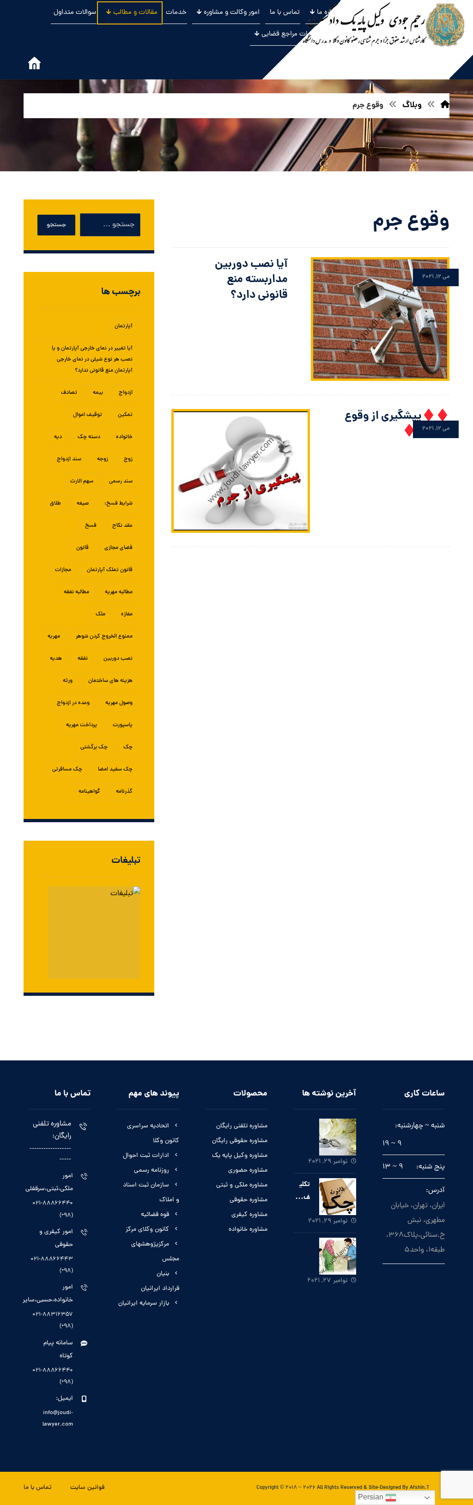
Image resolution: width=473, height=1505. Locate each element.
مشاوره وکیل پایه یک (239, 1156)
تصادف (69, 393)
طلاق (55, 504)
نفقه (83, 659)
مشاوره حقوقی (248, 1200)
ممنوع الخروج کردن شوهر (104, 636)
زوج (128, 459)
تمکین (125, 415)
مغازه (127, 614)
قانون (82, 548)
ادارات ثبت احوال (146, 1156)
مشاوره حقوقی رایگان (239, 1141)
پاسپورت (123, 725)
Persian (371, 1497)
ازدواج (126, 393)
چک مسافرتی (67, 769)
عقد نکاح (122, 526)
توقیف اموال (87, 415)
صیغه (83, 504)
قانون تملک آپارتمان (110, 570)
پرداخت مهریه (81, 725)
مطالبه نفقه (76, 592)
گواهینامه (89, 792)
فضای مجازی (118, 548)
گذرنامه (124, 792)
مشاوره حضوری (247, 1170)
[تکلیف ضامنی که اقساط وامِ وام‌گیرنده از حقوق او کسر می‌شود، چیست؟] (337, 1196)
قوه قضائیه (155, 1215)
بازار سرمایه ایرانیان (143, 1303)
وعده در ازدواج (73, 703)
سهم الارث (81, 481)
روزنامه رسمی (151, 1170)
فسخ (91, 526)
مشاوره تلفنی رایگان (241, 1126)
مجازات (63, 570)
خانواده (124, 437)
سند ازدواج (69, 459)
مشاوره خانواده (248, 1229)
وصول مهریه (119, 703)
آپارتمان (124, 326)
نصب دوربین (118, 659)
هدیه (56, 659)
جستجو (56, 225)
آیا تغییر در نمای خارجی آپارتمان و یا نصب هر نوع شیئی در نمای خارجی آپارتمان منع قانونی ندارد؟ (92, 359)
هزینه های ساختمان (110, 681)
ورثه (68, 681)
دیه (58, 437)
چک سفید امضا (115, 769)
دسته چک (89, 437)
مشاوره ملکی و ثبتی (241, 1185)
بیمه (98, 393)
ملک (100, 614)
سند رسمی (121, 481)
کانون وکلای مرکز (147, 1229)
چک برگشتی (94, 747)
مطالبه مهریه (119, 592)
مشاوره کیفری (249, 1215)
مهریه (54, 636)
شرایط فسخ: (118, 504)
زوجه (102, 459)
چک (128, 747)
